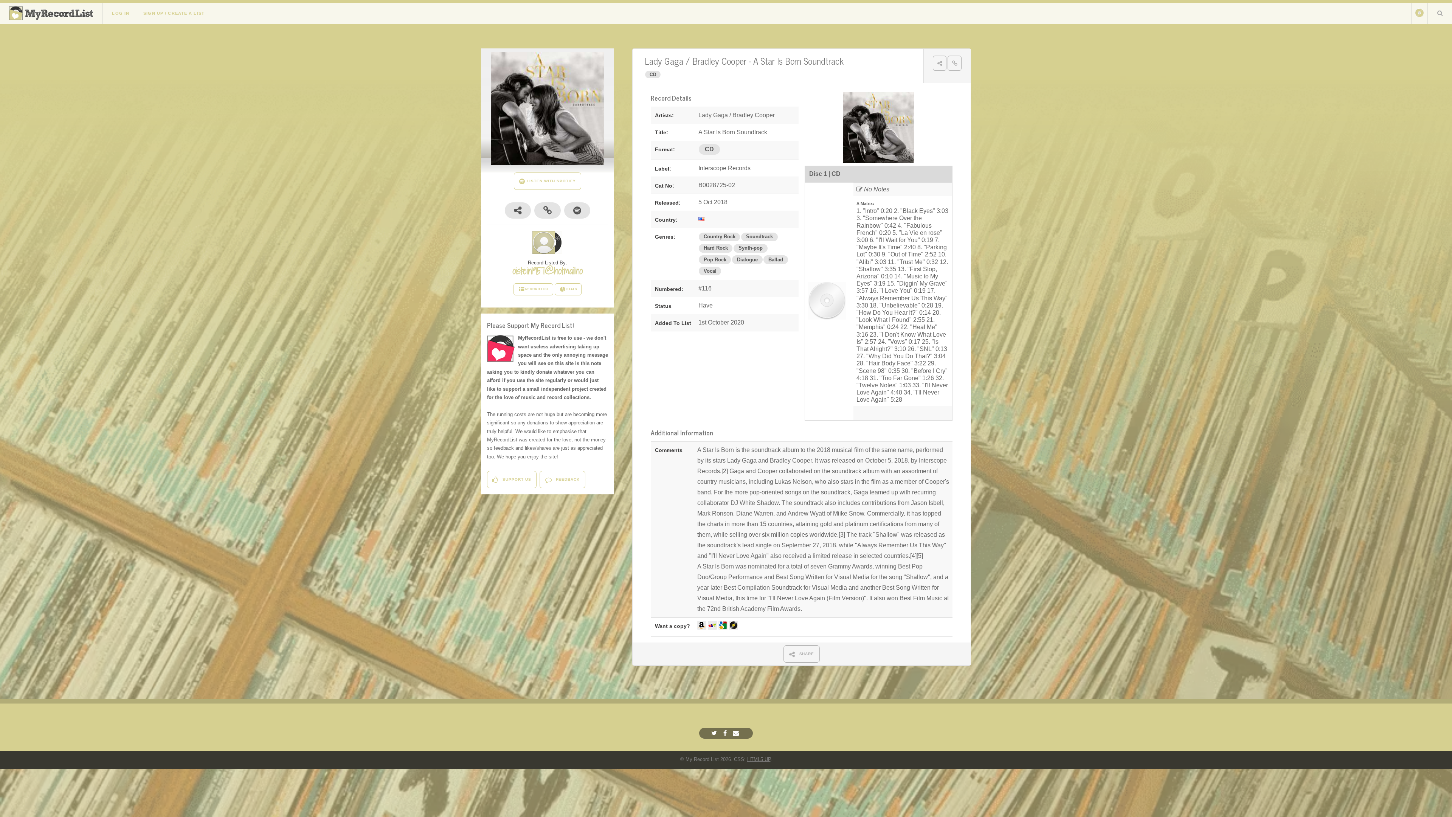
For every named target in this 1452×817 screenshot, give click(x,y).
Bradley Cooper (719, 60)
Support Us (516, 479)
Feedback (567, 479)
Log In (120, 13)
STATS (571, 289)
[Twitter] (715, 733)
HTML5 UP (759, 759)
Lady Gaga (664, 60)
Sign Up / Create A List (174, 13)
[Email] (737, 733)
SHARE (806, 654)
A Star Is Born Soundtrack (798, 60)
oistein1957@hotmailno (547, 271)
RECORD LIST (537, 289)
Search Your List (1440, 13)
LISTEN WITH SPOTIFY (550, 181)
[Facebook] (726, 733)
